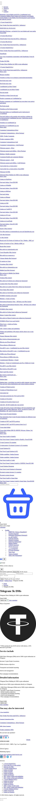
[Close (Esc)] (6, 798)
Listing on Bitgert (8, 773)
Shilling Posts (10, 16)
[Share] (4, 798)
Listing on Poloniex (8, 792)
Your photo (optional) (6, 571)
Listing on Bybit (7, 771)
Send (2, 579)
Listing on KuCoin (8, 790)
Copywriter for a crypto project (12, 765)
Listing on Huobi (8, 782)
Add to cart (4, 600)
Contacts (5, 11)
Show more (3, 71)
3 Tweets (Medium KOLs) (10, 789)
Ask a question (13, 600)
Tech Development (21, 17)
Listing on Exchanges (20, 16)
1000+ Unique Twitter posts (11, 785)
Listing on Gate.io (8, 781)
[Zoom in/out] (0, 798)
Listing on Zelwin (8, 784)
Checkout (2, 527)
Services (5, 7)
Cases (5, 10)
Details (28, 739)
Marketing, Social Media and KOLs (10, 14)
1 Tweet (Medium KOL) (10, 779)
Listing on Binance (8, 774)
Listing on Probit (8, 770)
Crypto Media (12, 17)
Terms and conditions (6, 754)
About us (6, 8)
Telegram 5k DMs (8, 767)
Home (1, 580)
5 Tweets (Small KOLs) (10, 768)
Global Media (4, 17)
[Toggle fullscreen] (2, 798)
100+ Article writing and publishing (13, 776)
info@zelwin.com (17, 754)
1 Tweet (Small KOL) (9, 763)
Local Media (30, 16)
